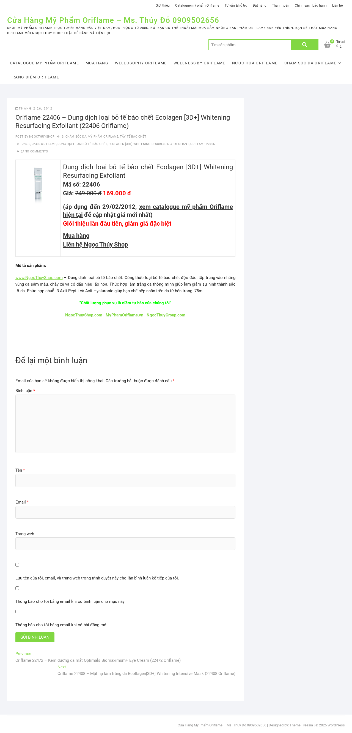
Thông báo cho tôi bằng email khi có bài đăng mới (61, 624)
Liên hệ (337, 5)
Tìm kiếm (304, 44)
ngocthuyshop (41, 136)
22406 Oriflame (44, 144)
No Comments (36, 151)
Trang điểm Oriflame (34, 77)
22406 (26, 144)
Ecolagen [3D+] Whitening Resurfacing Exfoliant (149, 144)
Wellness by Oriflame (200, 63)
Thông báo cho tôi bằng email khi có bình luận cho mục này (70, 601)
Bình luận (25, 390)
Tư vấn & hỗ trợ (236, 5)
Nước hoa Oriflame (255, 63)
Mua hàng (97, 63)
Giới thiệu (163, 5)
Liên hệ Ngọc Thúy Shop (95, 244)
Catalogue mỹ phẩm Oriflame (197, 5)
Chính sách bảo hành (311, 5)
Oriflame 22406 (202, 144)
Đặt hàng (259, 5)
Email (22, 502)
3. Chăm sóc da (74, 136)
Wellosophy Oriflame (141, 63)
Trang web (24, 533)
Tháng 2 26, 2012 (36, 108)
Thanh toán (280, 5)
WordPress (336, 725)
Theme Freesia (301, 725)
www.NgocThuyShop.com (39, 277)
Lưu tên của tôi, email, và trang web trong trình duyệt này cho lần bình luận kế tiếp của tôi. (97, 578)
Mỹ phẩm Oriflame (103, 136)
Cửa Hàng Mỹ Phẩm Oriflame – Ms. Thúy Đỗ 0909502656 (113, 20)
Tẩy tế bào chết (133, 136)
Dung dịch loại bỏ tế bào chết (82, 144)
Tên (20, 470)
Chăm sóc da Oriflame (310, 63)
